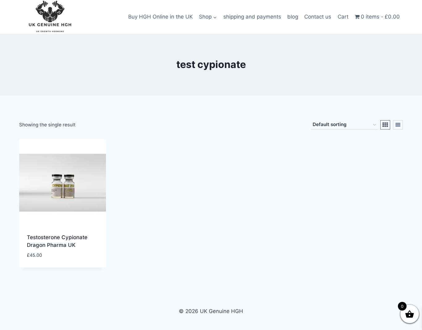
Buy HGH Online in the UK (160, 17)
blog (292, 17)
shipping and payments (252, 17)
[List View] (398, 124)
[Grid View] (385, 124)
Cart (343, 17)
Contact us (317, 17)
